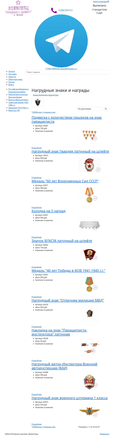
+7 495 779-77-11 (65, 10)
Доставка (12, 74)
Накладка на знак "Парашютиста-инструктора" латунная (59, 332)
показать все (49, 112)
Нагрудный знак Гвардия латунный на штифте (70, 151)
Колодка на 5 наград (48, 211)
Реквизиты (104, 434)
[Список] (33, 108)
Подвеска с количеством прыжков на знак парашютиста (67, 119)
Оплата (11, 71)
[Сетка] (36, 108)
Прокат (11, 82)
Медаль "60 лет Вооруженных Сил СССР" (65, 181)
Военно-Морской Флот (18, 100)
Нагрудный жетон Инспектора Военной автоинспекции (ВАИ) (64, 366)
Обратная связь (15, 79)
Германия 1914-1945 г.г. (18, 108)
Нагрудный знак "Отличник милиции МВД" (68, 300)
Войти (11, 84)
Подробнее (37, 148)
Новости (12, 76)
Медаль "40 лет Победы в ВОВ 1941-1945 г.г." (68, 270)
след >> (41, 112)
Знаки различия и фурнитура (45, 95)
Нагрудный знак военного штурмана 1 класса (70, 397)
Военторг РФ (14, 110)
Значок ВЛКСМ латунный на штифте (62, 240)
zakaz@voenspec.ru (68, 69)
